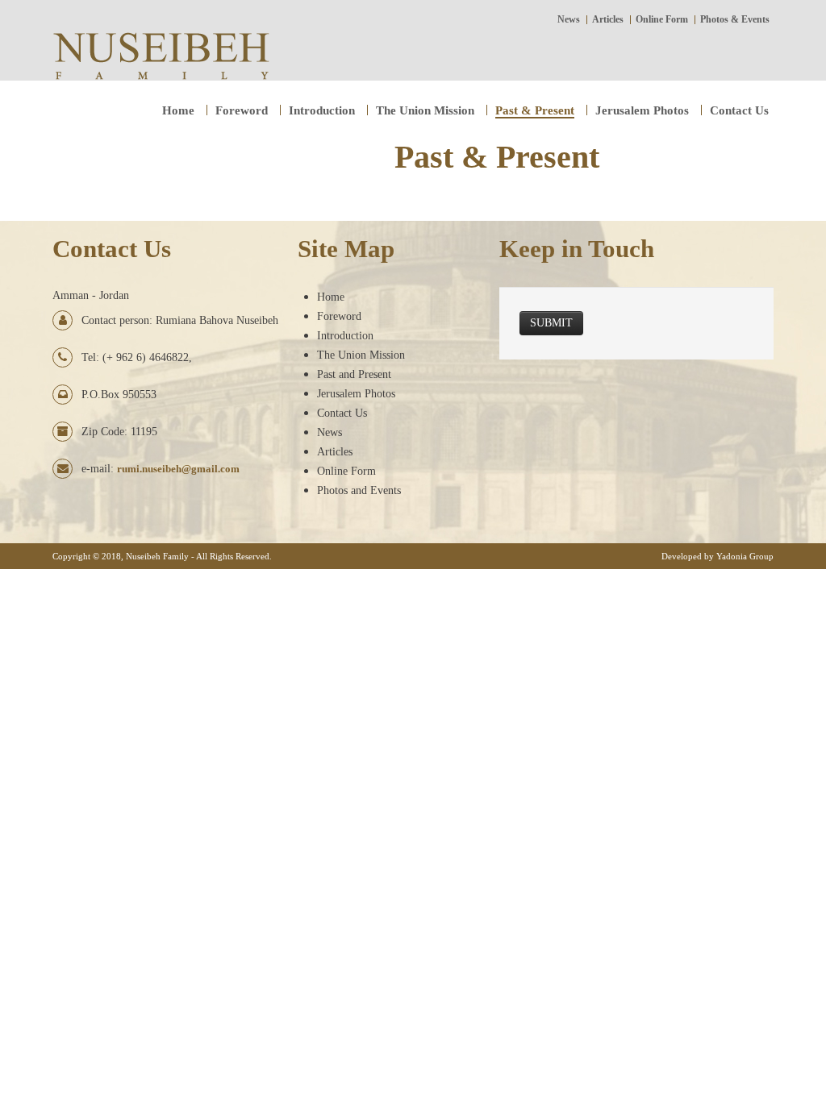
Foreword (339, 316)
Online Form (346, 471)
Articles (335, 452)
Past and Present (354, 374)
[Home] (160, 54)
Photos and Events (359, 490)
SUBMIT (551, 323)
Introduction (345, 336)
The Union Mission (361, 355)
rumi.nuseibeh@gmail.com (178, 469)
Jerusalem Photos (356, 394)
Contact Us (342, 413)
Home (330, 297)
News (329, 432)
